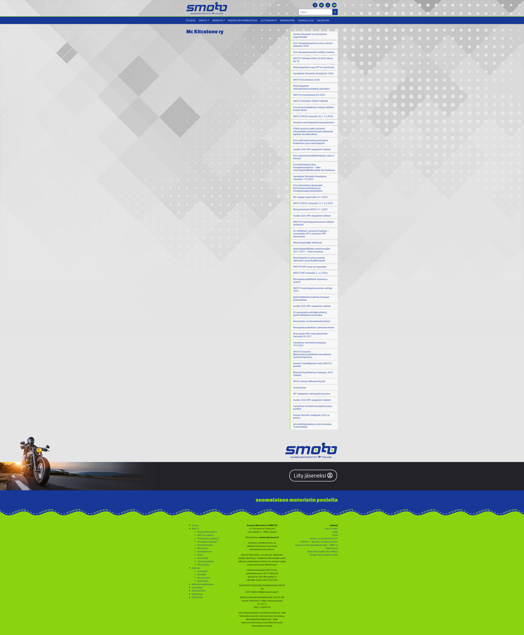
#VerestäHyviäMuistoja (242, 20)
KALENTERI (323, 20)
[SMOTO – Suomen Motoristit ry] (206, 8)
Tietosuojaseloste (205, 561)
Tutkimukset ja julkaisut (208, 538)
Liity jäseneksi (310, 475)
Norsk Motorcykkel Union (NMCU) (322, 551)
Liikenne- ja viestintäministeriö (324, 538)
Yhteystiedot (203, 564)
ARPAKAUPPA (287, 20)
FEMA (335, 531)
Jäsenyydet (202, 571)
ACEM (335, 535)
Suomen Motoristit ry (207, 531)
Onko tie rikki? (331, 528)
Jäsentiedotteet (204, 551)
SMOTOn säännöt (205, 535)
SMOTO (203, 20)
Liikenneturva (332, 548)
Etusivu (191, 20)
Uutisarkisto (268, 20)
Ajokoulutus (306, 20)
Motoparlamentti (205, 545)
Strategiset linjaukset (207, 541)
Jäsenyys (217, 20)
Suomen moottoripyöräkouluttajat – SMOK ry (316, 545)
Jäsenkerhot (202, 581)
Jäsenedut (201, 574)
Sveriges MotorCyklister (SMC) (324, 554)
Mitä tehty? (202, 548)
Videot (200, 554)
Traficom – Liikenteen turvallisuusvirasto (319, 541)
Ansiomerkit (202, 558)
